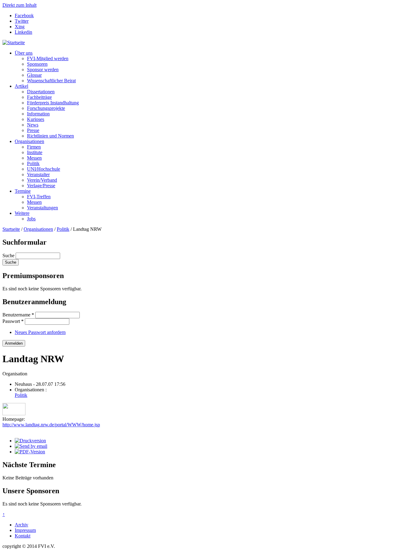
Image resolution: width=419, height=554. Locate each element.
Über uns (24, 53)
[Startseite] (13, 42)
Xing (20, 26)
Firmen (34, 146)
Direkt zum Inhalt (19, 5)
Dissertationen (41, 91)
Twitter (22, 21)
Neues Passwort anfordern (40, 332)
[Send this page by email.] (31, 446)
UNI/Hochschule (43, 169)
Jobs (31, 218)
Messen (34, 158)
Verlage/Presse (41, 185)
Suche (9, 255)
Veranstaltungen (42, 207)
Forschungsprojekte (46, 108)
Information (38, 113)
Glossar (34, 75)
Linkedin (23, 32)
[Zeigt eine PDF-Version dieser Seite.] (30, 451)
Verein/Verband (42, 180)
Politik (33, 163)
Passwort (13, 321)
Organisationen (29, 141)
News (32, 124)
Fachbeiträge (39, 97)
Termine (23, 191)
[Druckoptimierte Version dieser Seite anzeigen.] (30, 440)
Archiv (21, 524)
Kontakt (22, 535)
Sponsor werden (43, 69)
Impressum (25, 530)
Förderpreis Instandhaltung (53, 102)
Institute (34, 152)
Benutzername (18, 314)
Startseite (11, 229)
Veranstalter (38, 174)
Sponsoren (37, 64)
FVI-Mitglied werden (47, 58)
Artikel (21, 86)
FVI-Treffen (39, 196)
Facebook (24, 15)
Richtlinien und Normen (50, 135)
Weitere (22, 213)
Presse (33, 130)
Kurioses (35, 119)
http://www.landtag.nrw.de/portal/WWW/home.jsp (51, 424)
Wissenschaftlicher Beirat (51, 80)
